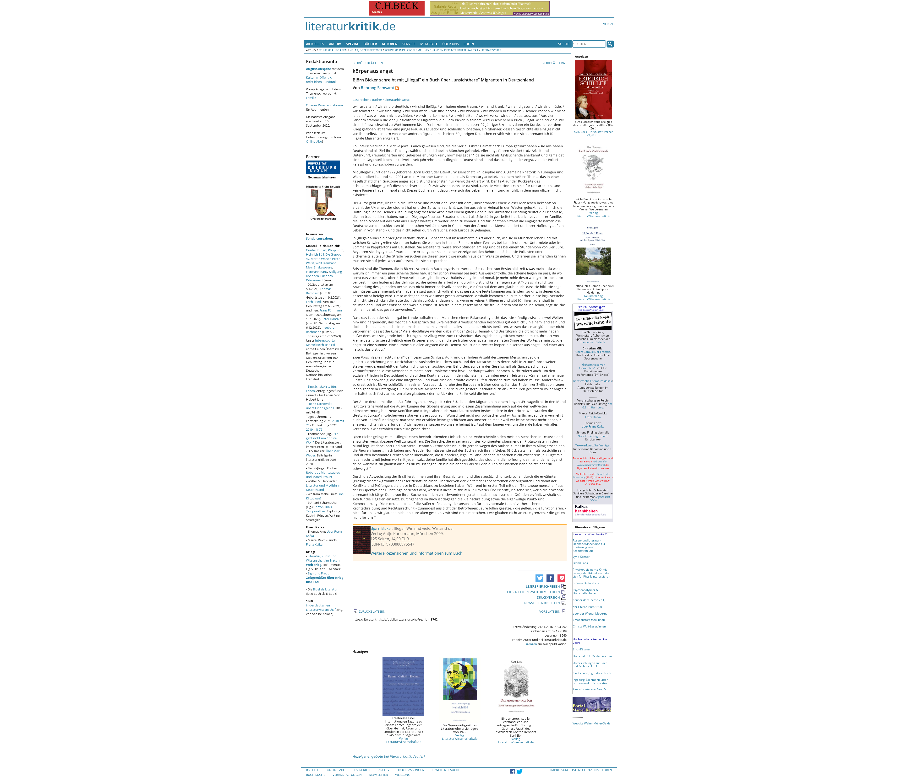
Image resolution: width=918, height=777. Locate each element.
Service (408, 44)
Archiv (335, 44)
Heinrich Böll (315, 254)
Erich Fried (313, 302)
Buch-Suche (315, 774)
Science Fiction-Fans (586, 583)
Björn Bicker (381, 528)
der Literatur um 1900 (587, 607)
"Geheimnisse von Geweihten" (592, 366)
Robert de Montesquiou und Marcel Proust (323, 474)
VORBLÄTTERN (554, 63)
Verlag (608, 24)
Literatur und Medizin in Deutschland (323, 487)
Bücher (370, 44)
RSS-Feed (312, 770)
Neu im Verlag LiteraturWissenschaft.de (593, 297)
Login (469, 44)
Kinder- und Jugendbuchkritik (592, 673)
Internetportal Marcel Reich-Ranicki (320, 342)
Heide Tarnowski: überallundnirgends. (320, 406)
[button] (539, 578)
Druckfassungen (410, 770)
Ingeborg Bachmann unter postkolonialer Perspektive (590, 681)
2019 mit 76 (314, 429)
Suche (563, 44)
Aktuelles (315, 44)
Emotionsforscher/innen (589, 620)
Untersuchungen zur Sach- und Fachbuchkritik (590, 664)
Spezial (352, 44)
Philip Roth (336, 250)
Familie (311, 98)
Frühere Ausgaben (332, 50)
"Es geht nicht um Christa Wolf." (322, 438)
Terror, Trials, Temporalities (319, 509)
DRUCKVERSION (548, 597)
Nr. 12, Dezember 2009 (366, 50)
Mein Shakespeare (319, 267)
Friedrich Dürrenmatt (319, 278)
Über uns (450, 44)
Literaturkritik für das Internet (592, 656)
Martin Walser (321, 259)
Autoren (390, 44)
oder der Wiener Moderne (590, 613)
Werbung (402, 774)
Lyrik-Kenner (581, 556)
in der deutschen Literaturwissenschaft (321, 607)
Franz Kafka (314, 544)
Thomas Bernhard (318, 291)
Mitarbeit (428, 44)
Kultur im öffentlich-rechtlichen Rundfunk (321, 79)
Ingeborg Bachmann (320, 329)
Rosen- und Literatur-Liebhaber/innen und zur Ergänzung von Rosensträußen (589, 545)
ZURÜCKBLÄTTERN (368, 63)
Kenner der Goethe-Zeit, (589, 600)
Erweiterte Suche (446, 770)
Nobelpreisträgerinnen (593, 436)
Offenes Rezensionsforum (324, 105)
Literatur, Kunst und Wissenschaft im (323, 560)
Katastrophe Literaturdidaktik (592, 381)
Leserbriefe (362, 770)
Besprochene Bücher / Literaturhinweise (381, 99)
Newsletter (378, 774)
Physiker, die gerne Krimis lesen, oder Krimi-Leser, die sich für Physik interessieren (591, 573)
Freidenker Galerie (592, 342)
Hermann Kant (316, 271)
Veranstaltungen (347, 774)
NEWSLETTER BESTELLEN (542, 603)
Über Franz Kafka (592, 426)
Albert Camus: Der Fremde (592, 352)
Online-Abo (314, 141)
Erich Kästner (581, 649)
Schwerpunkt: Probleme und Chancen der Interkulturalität (431, 50)
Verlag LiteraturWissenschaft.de (403, 740)
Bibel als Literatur (325, 589)
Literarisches (491, 50)
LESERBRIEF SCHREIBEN (543, 586)
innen (602, 626)
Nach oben (603, 770)
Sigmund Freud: (324, 577)
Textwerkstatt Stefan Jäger (593, 445)
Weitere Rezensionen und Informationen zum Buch (416, 553)
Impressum (559, 770)
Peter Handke (331, 319)
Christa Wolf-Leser (585, 626)
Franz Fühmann (330, 310)
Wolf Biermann (326, 263)
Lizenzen (531, 644)
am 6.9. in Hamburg (597, 405)
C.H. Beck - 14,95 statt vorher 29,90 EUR (593, 133)
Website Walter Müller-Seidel (592, 723)
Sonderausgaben (319, 238)
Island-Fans (580, 563)
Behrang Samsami (377, 87)
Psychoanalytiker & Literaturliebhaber (585, 591)
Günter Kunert (316, 250)
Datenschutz (581, 770)
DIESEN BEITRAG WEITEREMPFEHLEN (533, 592)
